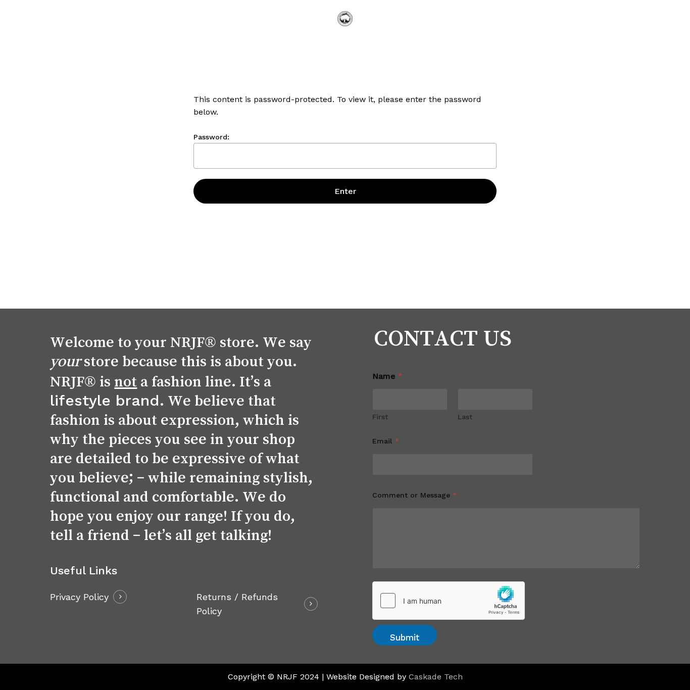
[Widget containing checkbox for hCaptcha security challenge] (448, 600)
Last (465, 417)
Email (385, 441)
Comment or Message (414, 495)
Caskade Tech (436, 676)
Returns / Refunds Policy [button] (237, 604)
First (380, 417)
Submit (404, 637)
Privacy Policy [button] (79, 597)
